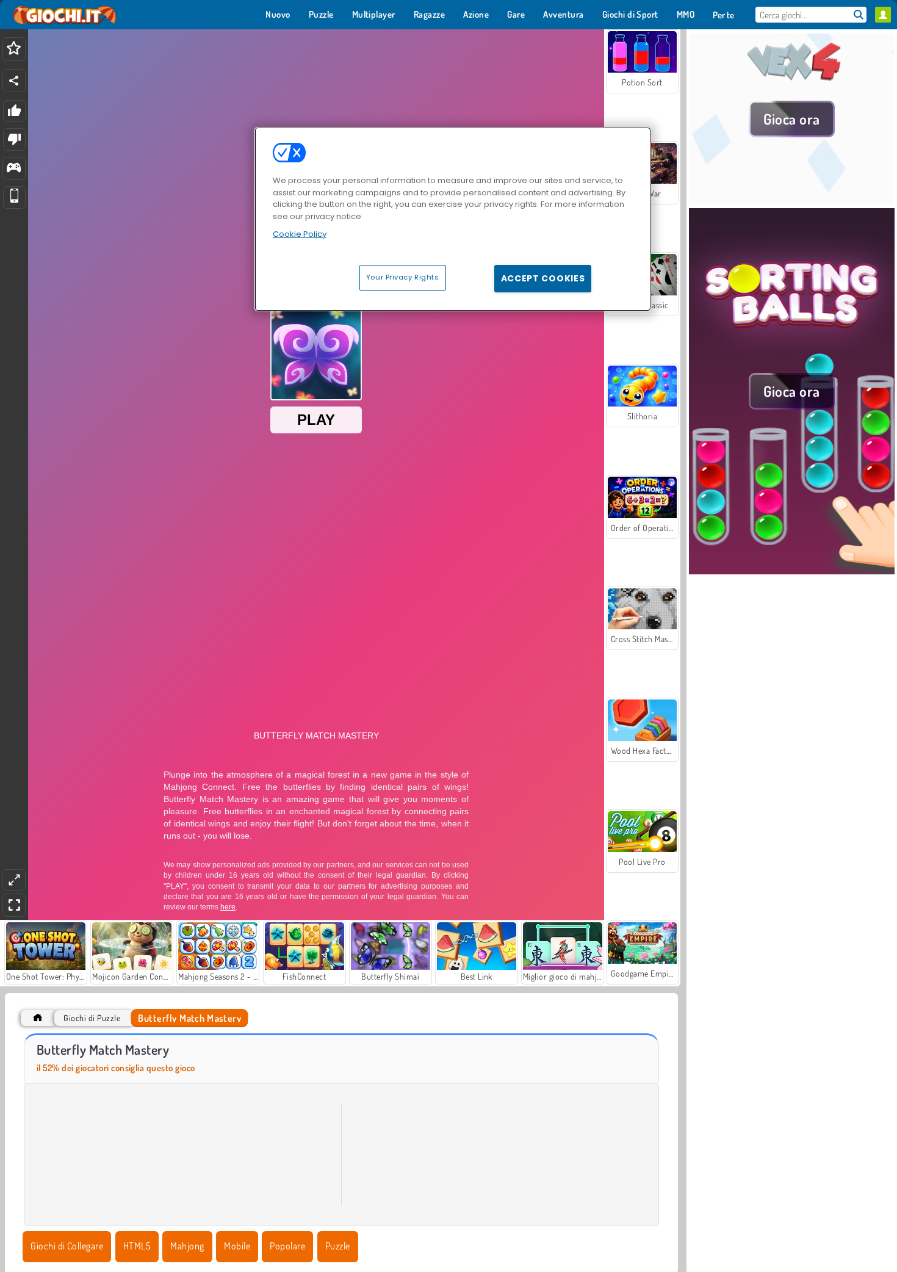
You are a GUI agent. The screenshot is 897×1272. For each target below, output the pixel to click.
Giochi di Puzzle (91, 1018)
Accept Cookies (543, 278)
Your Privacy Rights (402, 277)
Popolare (287, 1246)
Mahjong (187, 1246)
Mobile (237, 1246)
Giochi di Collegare (67, 1246)
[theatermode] (14, 880)
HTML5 (137, 1246)
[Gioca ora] (792, 201)
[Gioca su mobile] (14, 197)
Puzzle (337, 1246)
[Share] (14, 80)
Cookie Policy (299, 234)
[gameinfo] (13, 169)
